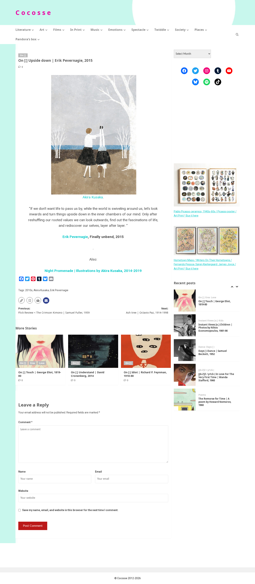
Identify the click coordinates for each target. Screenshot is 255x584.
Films (57, 30)
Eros (32, 363)
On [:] (23, 55)
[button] (237, 34)
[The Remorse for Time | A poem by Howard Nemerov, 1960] (185, 400)
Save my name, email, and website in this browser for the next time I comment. (70, 510)
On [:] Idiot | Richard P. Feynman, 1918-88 (145, 373)
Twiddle (160, 30)
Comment (25, 422)
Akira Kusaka (93, 197)
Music (95, 30)
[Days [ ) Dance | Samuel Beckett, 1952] (185, 350)
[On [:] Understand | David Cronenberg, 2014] (93, 351)
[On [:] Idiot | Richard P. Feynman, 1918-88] (146, 351)
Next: (147, 310)
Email (98, 471)
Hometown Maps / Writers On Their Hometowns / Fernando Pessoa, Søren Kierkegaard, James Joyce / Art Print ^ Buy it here (205, 264)
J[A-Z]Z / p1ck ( (206, 370)
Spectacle (138, 30)
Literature (23, 30)
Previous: (54, 310)
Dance (201, 346)
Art (42, 30)
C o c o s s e (33, 12)
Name (22, 471)
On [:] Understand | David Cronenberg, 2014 (87, 373)
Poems (202, 394)
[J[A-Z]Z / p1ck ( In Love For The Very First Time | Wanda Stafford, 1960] (185, 375)
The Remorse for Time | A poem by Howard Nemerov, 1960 (214, 402)
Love (41, 363)
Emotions (115, 30)
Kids (221, 320)
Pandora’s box (25, 39)
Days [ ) (210, 346)
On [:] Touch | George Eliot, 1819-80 (39, 373)
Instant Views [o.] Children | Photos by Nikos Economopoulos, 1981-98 (215, 327)
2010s (28, 290)
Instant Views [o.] (208, 320)
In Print (76, 30)
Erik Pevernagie (75, 237)
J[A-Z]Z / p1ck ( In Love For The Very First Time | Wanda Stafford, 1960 (216, 377)
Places (199, 30)
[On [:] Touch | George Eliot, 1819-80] (40, 351)
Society (180, 30)
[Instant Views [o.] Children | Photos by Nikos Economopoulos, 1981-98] (185, 325)
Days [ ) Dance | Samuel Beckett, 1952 (212, 352)
